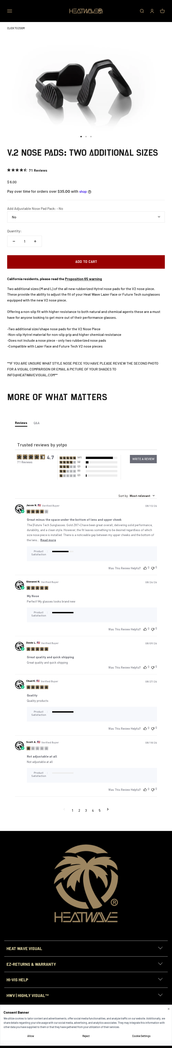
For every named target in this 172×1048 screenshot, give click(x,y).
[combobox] (136, 496)
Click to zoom (16, 28)
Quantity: (14, 231)
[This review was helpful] (145, 568)
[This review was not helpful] (152, 568)
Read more (48, 540)
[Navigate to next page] (108, 810)
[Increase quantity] (35, 241)
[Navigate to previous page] (64, 810)
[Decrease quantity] (13, 241)
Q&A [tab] (37, 423)
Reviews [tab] (21, 423)
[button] (88, 458)
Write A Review (143, 459)
